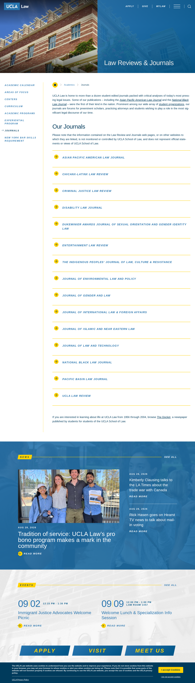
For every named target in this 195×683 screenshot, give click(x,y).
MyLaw (161, 6)
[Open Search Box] (189, 6)
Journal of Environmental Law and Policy (99, 278)
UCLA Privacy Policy (20, 680)
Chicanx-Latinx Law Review (85, 174)
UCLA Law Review (76, 395)
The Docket (163, 417)
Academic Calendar (20, 85)
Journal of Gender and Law (86, 295)
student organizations (171, 104)
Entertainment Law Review (85, 245)
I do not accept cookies (170, 677)
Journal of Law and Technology (90, 345)
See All (170, 457)
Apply (129, 6)
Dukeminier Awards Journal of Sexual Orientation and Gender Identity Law (124, 226)
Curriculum (14, 106)
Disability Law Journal (82, 207)
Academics (69, 85)
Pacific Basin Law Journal (85, 379)
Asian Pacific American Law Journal (93, 157)
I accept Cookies (170, 670)
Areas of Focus (17, 92)
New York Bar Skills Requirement (20, 139)
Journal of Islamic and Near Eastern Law (98, 329)
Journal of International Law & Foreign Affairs (104, 312)
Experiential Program (14, 122)
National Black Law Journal (87, 362)
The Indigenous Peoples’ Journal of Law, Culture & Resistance (117, 262)
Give (145, 6)
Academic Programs (20, 113)
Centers (11, 99)
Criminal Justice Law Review (87, 190)
